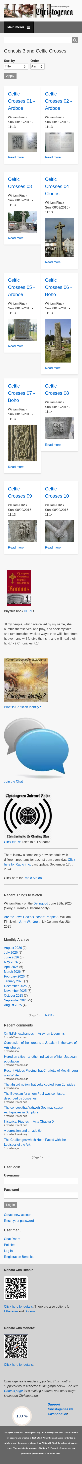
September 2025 (15, 1000)
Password (11, 1189)
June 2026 (11, 957)
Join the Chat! (13, 781)
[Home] (41, 11)
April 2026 (11, 967)
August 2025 (13, 1005)
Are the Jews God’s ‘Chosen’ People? (31, 917)
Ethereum (11, 1311)
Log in (8, 1250)
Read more (16, 157)
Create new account (18, 1214)
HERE (28, 611)
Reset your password (19, 1220)
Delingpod (40, 903)
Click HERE (12, 842)
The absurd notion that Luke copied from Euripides (39, 1084)
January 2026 (13, 981)
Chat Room (12, 1239)
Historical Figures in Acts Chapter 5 (29, 1121)
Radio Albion (32, 878)
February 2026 (14, 976)
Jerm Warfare (28, 921)
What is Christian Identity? (22, 707)
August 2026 (13, 947)
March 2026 (12, 971)
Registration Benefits (18, 1256)
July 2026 (11, 952)
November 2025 (15, 990)
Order (34, 60)
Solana (30, 1311)
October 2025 (13, 995)
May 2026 (11, 962)
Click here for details (18, 1306)
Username (12, 1175)
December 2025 (15, 986)
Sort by (9, 60)
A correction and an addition (23, 1130)
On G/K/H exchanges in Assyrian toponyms (34, 1033)
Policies (9, 1245)
